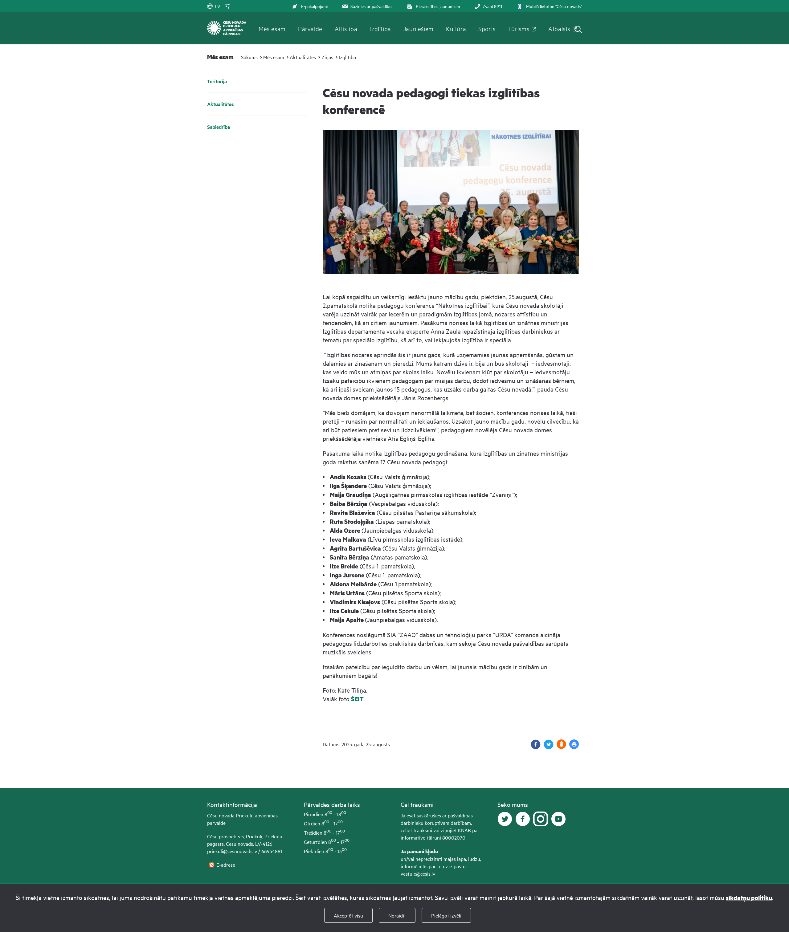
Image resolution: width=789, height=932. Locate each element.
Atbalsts (559, 28)
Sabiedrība (218, 126)
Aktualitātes (303, 57)
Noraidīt (397, 915)
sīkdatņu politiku (749, 897)
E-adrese (226, 864)
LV (217, 6)
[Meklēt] (578, 30)
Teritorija (217, 81)
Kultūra (456, 28)
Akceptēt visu (348, 915)
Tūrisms (518, 28)
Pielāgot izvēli (446, 915)
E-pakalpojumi (314, 6)
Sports (487, 28)
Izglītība (380, 28)
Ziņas (327, 57)
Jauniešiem (418, 28)
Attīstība (346, 28)
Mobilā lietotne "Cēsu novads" (554, 6)
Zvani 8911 (492, 6)
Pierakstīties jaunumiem (438, 6)
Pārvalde (310, 28)
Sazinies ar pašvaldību (371, 6)
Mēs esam (272, 28)
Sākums (249, 57)
